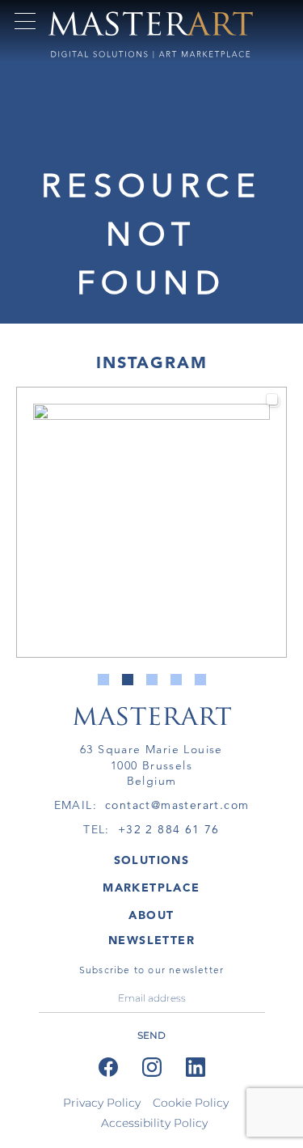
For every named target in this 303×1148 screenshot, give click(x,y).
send (151, 1035)
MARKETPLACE (151, 887)
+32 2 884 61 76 (169, 829)
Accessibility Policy (154, 1123)
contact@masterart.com (177, 805)
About (151, 915)
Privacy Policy (102, 1102)
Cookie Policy (191, 1102)
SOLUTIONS (152, 860)
